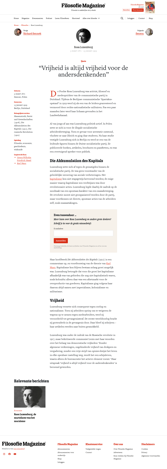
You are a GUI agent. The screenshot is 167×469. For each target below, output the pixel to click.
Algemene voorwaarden (150, 455)
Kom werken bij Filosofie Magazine (123, 457)
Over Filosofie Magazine (123, 449)
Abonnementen (64, 449)
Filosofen (24, 25)
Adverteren (118, 452)
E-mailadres (58, 228)
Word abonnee (138, 10)
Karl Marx (21, 163)
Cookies (144, 449)
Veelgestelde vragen (93, 449)
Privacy (144, 452)
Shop (151, 18)
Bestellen (126, 10)
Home (16, 25)
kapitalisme (56, 178)
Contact (141, 18)
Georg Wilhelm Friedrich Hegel (24, 159)
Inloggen (61, 462)
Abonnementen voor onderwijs (66, 454)
